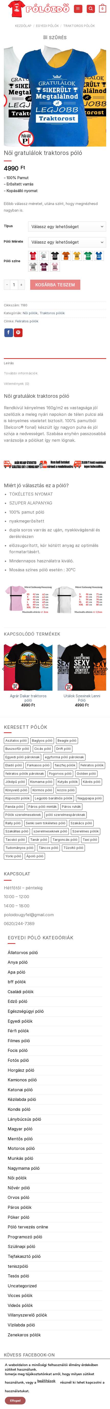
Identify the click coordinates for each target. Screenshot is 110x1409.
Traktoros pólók (79, 26)
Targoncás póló (65, 840)
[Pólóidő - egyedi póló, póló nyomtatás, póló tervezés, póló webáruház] (39, 8)
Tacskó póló (15, 840)
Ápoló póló (34, 856)
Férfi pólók (18, 1030)
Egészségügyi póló (26, 1011)
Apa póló (16, 972)
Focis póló (18, 1050)
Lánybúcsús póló (24, 1119)
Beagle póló (67, 740)
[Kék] (99, 256)
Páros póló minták (42, 807)
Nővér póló (19, 1187)
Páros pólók (19, 1207)
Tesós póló (18, 1275)
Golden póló (86, 773)
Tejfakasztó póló (24, 1256)
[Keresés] (91, 9)
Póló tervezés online (28, 1226)
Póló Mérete (13, 241)
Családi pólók (21, 991)
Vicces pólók (20, 1295)
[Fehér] (44, 256)
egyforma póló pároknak (64, 757)
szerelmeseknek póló (50, 831)
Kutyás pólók (68, 782)
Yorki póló (13, 856)
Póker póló (18, 1217)
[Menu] (78, 9)
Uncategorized (22, 1285)
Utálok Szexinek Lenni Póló (82, 698)
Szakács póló (81, 823)
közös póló (66, 790)
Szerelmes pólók (85, 831)
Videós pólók (20, 1305)
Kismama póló (41, 782)
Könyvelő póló (16, 790)
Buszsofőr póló (17, 749)
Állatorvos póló (23, 952)
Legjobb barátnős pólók (53, 798)
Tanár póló (38, 840)
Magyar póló (20, 1128)
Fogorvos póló (60, 773)
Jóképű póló (15, 782)
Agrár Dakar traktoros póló (28, 698)
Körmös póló (42, 790)
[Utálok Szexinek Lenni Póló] (82, 666)
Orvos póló (18, 1197)
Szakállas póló (16, 831)
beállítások (46, 1381)
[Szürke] (33, 267)
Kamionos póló (22, 1079)
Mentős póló (20, 1138)
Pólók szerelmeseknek (23, 815)
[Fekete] (55, 256)
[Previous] (3, 679)
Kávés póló (92, 782)
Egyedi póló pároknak (22, 757)
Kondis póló (19, 1109)
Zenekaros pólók (24, 1334)
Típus (8, 226)
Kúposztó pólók (17, 798)
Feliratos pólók (26, 321)
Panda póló (14, 807)
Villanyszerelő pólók (27, 1315)
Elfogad (15, 1401)
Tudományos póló (19, 848)
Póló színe (12, 261)
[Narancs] (66, 256)
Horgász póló (21, 1070)
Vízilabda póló (21, 1324)
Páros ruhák (71, 807)
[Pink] (55, 267)
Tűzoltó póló (73, 848)
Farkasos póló (38, 765)
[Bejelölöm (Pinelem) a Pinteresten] (18, 332)
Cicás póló (42, 749)
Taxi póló (90, 840)
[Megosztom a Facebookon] (8, 332)
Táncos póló (48, 848)
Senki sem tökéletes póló (45, 823)
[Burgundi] (44, 267)
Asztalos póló (16, 740)
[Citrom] (77, 256)
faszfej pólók (65, 765)
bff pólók (17, 981)
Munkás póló (20, 1158)
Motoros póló (21, 1148)
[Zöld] (88, 256)
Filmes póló (19, 1040)
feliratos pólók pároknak (24, 773)
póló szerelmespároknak (65, 815)
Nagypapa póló (90, 798)
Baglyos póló (42, 740)
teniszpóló (18, 1266)
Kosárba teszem (55, 284)
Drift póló (63, 749)
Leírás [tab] (9, 363)
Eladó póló (13, 765)
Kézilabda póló (22, 1099)
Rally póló (13, 823)
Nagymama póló (24, 1168)
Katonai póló (20, 1089)
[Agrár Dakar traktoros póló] (28, 666)
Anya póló (18, 962)
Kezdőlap (23, 26)
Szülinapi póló (21, 1246)
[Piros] (33, 256)
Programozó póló (25, 1236)
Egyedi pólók (47, 26)
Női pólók (30, 313)
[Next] (106, 679)
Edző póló (17, 1001)
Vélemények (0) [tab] (16, 384)
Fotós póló (18, 1060)
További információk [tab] (21, 373)
